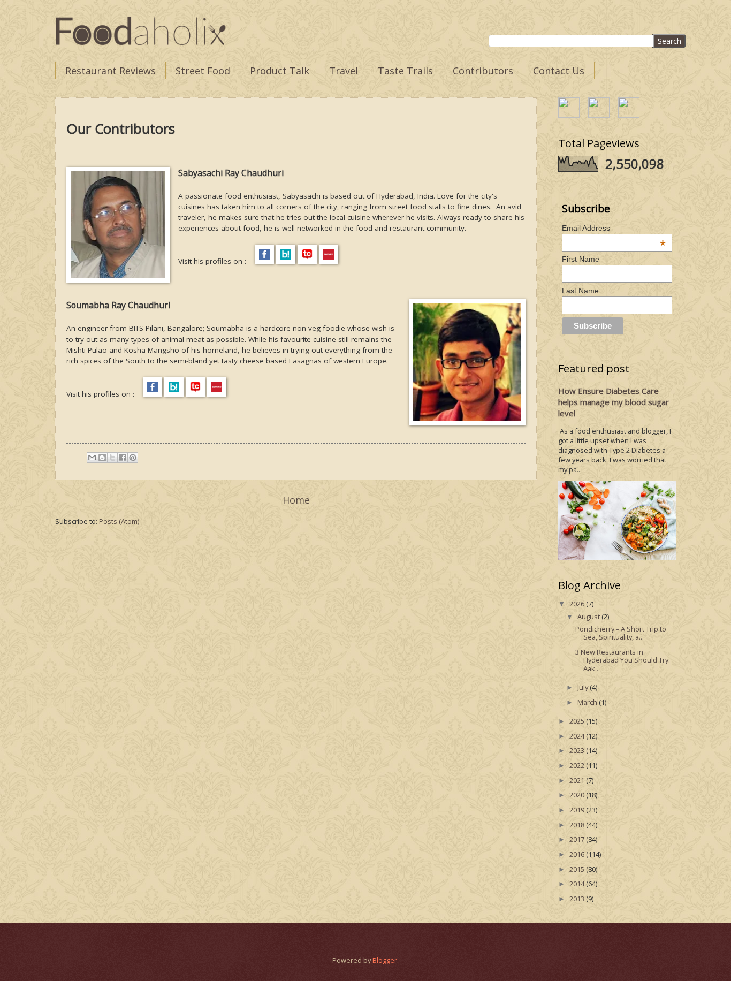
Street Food (203, 70)
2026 (577, 604)
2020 (577, 795)
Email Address (614, 228)
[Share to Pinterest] (132, 457)
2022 (577, 765)
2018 (577, 825)
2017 (577, 839)
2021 (577, 780)
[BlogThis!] (102, 457)
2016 (577, 854)
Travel (343, 70)
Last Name (580, 290)
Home (296, 499)
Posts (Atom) (119, 521)
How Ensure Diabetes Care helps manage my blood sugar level (613, 402)
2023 (577, 750)
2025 (577, 721)
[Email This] (92, 457)
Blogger (384, 960)
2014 (577, 883)
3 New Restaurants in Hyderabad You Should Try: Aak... (622, 660)
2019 (577, 810)
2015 (577, 869)
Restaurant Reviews (110, 70)
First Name (580, 259)
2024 (577, 736)
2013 (577, 898)
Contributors (483, 70)
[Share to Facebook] (122, 457)
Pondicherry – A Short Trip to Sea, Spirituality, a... (620, 633)
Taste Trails (405, 70)
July (583, 687)
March (588, 702)
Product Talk (279, 70)
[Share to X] (112, 457)
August (589, 616)
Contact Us (558, 70)
